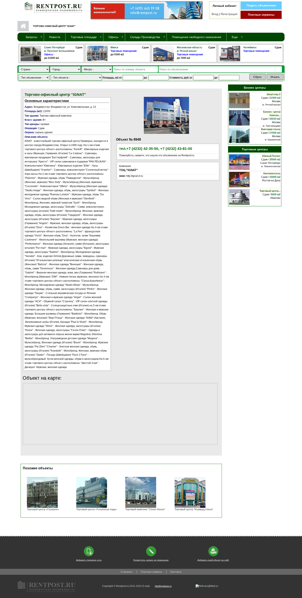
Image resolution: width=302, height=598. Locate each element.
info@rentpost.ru (163, 586)
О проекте (127, 571)
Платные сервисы (261, 14)
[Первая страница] (51, 6)
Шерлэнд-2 (273, 94)
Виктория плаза (270, 129)
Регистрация (229, 14)
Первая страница (23, 26)
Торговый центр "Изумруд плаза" (194, 509)
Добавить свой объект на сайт (213, 560)
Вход (215, 14)
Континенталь (271, 173)
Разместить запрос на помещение (151, 560)
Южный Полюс (271, 156)
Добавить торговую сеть (89, 560)
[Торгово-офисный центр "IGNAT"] (166, 115)
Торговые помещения (124, 51)
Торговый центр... (269, 191)
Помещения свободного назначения (196, 37)
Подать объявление (261, 5)
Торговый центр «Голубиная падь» (96, 509)
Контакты (176, 571)
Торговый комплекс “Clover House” (145, 509)
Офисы (48, 54)
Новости (54, 37)
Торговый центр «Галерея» (43, 509)
